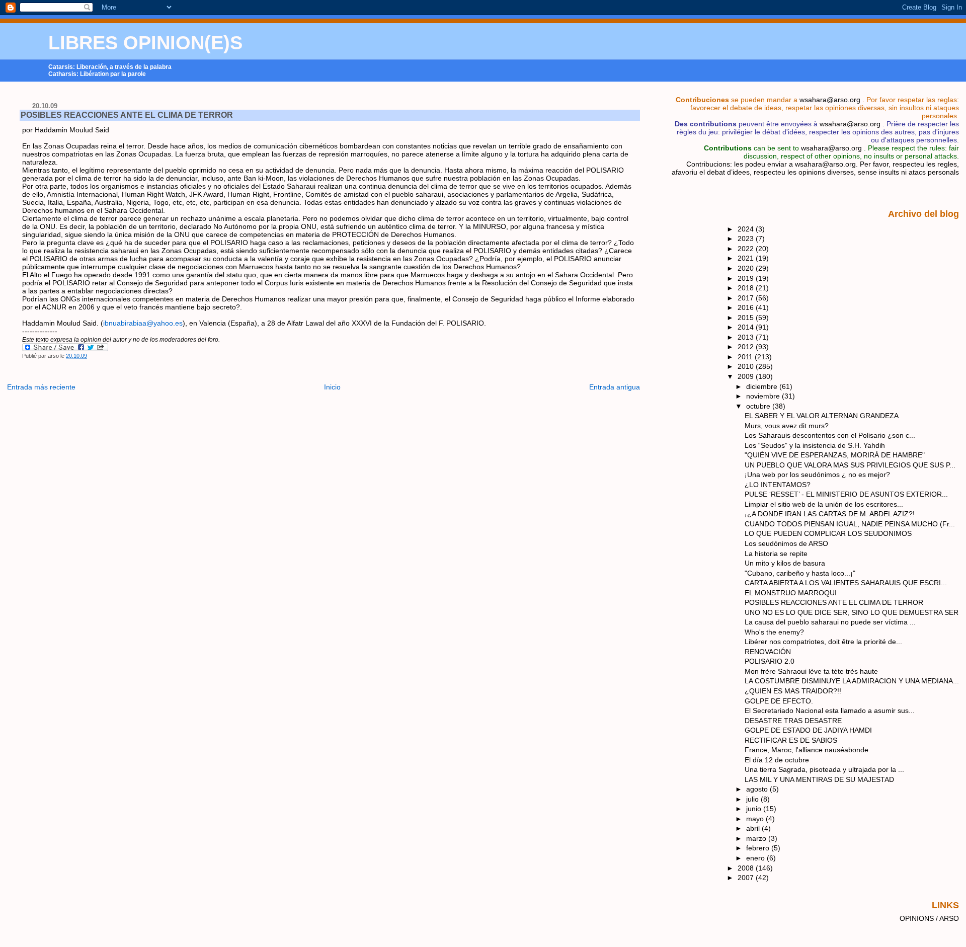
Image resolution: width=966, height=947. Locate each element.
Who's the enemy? (774, 632)
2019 (747, 278)
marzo (757, 838)
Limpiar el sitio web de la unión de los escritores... (824, 504)
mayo (756, 819)
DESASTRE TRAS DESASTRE (793, 721)
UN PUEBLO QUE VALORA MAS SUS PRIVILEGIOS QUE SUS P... (850, 465)
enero (756, 858)
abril (754, 828)
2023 (747, 238)
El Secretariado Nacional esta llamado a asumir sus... (830, 710)
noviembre (764, 396)
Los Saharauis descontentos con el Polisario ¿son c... (830, 435)
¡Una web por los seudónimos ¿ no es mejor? (817, 474)
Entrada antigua (614, 387)
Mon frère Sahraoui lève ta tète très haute (811, 671)
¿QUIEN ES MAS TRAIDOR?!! (793, 691)
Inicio (332, 387)
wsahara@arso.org (829, 100)
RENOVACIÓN (768, 652)
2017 (747, 298)
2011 (746, 357)
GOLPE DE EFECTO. (779, 701)
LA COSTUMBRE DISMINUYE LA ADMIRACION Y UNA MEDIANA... (852, 681)
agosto (758, 789)
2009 (747, 376)
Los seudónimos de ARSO (786, 543)
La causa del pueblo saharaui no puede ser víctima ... (830, 622)
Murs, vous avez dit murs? (787, 426)
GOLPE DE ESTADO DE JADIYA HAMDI (808, 730)
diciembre (762, 386)
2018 (747, 288)
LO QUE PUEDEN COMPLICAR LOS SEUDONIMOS (828, 533)
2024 (747, 229)
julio (753, 799)
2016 (747, 307)
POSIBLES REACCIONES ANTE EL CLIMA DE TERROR (127, 115)
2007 (747, 878)
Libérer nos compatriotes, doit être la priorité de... (823, 642)
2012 (747, 347)
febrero (758, 848)
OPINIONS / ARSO (929, 918)
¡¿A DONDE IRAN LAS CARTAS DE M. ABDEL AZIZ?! (830, 514)
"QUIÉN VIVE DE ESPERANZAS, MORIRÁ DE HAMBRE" (835, 455)
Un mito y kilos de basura (785, 563)
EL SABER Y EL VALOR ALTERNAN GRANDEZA (822, 416)
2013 (747, 337)
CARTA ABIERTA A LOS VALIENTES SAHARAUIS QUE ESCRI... (846, 583)
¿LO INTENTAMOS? (778, 485)
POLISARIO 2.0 (769, 661)
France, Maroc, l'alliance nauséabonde (806, 750)
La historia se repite (776, 553)
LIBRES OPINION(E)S (145, 42)
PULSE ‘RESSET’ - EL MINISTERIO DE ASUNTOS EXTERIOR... (846, 494)
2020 (747, 268)
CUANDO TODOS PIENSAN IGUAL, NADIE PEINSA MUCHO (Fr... (850, 524)
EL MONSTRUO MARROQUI (791, 593)
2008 (747, 868)
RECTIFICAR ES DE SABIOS (791, 740)
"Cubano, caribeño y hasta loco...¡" (800, 573)
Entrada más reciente (41, 387)
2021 (747, 258)
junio (754, 809)
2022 (747, 249)
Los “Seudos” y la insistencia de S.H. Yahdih (815, 445)
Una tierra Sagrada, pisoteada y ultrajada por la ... (824, 769)
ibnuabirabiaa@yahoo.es (143, 323)
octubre (759, 406)
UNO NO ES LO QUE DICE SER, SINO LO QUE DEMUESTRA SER (851, 612)
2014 (747, 327)
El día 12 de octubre (777, 760)
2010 (747, 366)
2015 (747, 317)
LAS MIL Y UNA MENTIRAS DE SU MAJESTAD (819, 779)
